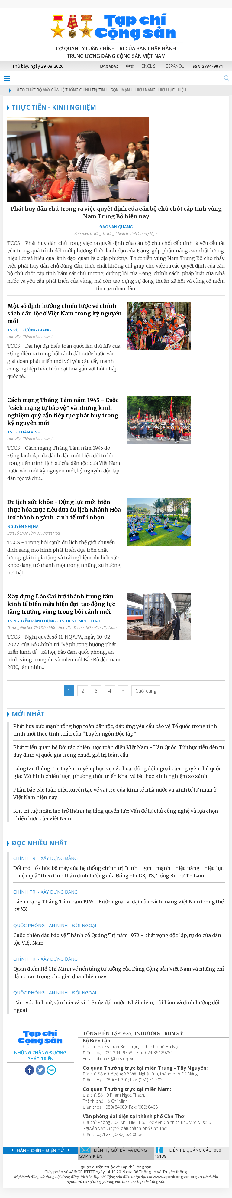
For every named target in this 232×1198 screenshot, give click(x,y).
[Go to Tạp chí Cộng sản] (116, 26)
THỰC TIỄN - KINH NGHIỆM (54, 107)
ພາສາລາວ (109, 66)
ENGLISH (150, 66)
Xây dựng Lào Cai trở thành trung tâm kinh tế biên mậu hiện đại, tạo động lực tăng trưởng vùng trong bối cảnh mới (61, 604)
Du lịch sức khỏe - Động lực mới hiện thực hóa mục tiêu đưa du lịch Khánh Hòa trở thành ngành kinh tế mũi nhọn (64, 510)
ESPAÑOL (175, 66)
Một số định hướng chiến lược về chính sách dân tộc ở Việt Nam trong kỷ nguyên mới (64, 313)
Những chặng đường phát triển (40, 1055)
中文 (130, 66)
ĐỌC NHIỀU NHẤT (39, 843)
